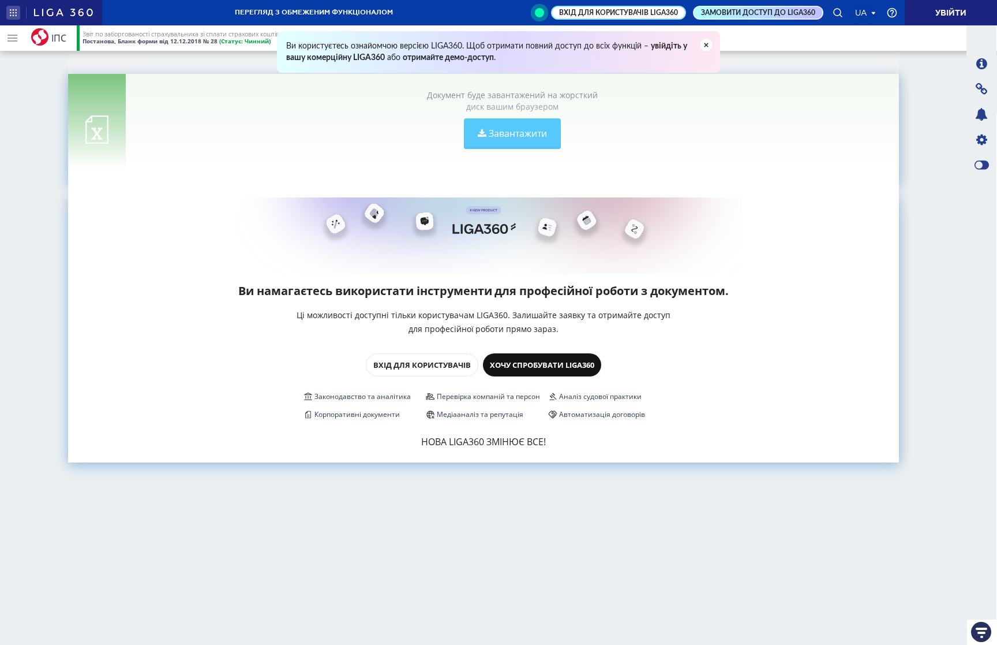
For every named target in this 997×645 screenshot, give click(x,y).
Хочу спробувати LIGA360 (542, 365)
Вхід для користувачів (422, 365)
